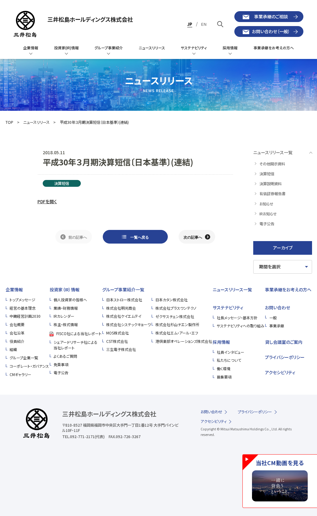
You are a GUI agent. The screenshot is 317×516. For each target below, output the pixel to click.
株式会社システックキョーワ (128, 324)
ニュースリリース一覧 (232, 289)
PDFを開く (47, 201)
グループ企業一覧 (24, 357)
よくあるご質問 (65, 356)
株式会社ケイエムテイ (123, 316)
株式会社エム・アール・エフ (176, 332)
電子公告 (61, 372)
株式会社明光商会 (121, 308)
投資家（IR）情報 (65, 289)
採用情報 (221, 342)
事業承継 (276, 325)
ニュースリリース (36, 122)
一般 (273, 317)
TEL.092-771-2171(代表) (83, 436)
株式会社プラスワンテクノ (175, 308)
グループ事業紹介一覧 (123, 289)
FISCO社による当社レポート (79, 333)
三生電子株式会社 (121, 349)
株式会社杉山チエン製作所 (177, 324)
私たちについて (229, 360)
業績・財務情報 (66, 308)
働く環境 (223, 368)
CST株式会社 (117, 341)
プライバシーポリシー (285, 357)
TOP (9, 122)
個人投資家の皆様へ (70, 299)
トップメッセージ (22, 299)
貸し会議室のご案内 (283, 342)
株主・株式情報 (66, 324)
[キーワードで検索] (220, 24)
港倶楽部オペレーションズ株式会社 (183, 341)
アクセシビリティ (280, 372)
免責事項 (61, 364)
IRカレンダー (64, 316)
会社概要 (17, 324)
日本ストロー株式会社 (124, 299)
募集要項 (224, 376)
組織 (13, 349)
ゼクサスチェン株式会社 (174, 316)
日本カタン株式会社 (171, 299)
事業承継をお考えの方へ (288, 289)
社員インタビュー (230, 352)
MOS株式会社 (117, 332)
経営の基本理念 (23, 308)
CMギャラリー (20, 374)
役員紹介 (17, 341)
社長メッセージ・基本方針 (237, 317)
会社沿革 (17, 332)
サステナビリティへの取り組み (240, 325)
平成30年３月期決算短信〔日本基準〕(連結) (94, 122)
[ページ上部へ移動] (302, 441)
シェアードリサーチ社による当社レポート (76, 344)
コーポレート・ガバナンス (29, 366)
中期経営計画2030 (25, 316)
